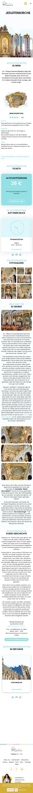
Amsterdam (16, 760)
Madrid (11, 762)
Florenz (5, 762)
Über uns (7, 760)
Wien (17, 764)
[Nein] (31, 788)
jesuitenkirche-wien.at (16, 626)
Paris (16, 762)
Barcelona (24, 760)
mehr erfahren (16, 689)
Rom (21, 762)
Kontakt (18, 782)
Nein (16, 789)
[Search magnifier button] (30, 3)
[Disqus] (16, 722)
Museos (14, 754)
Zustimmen (10, 789)
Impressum (19, 777)
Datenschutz (19, 780)
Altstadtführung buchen (16, 639)
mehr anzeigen (16, 249)
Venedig (27, 762)
